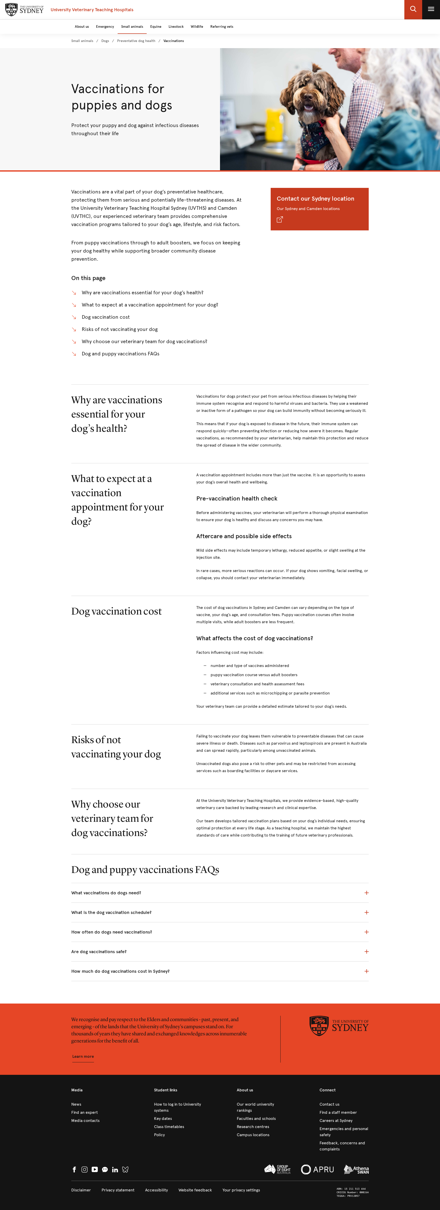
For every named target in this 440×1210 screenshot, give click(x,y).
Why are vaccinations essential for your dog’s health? (142, 292)
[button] (413, 9)
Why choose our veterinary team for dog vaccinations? (144, 341)
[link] (82, 41)
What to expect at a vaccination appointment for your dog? (150, 305)
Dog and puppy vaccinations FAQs (120, 354)
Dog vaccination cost (106, 317)
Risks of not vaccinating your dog (120, 329)
